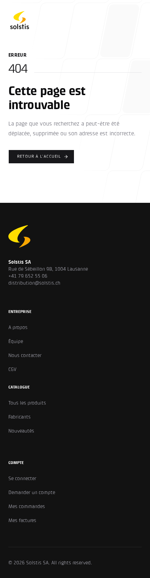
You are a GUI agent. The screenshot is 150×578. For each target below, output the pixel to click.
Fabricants (19, 417)
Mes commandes (26, 506)
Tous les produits (27, 403)
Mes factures (22, 520)
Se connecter (22, 478)
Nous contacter (25, 355)
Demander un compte (31, 492)
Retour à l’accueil (39, 156)
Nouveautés (21, 431)
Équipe (15, 341)
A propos (18, 327)
